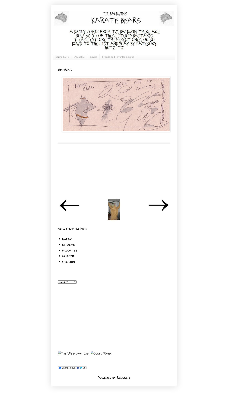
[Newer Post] (69, 211)
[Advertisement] (114, 171)
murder (68, 256)
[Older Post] (158, 211)
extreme (68, 244)
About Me (79, 57)
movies (93, 57)
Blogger (123, 377)
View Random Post (72, 228)
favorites (69, 250)
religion (68, 261)
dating (67, 239)
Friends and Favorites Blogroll (118, 57)
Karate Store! (62, 57)
